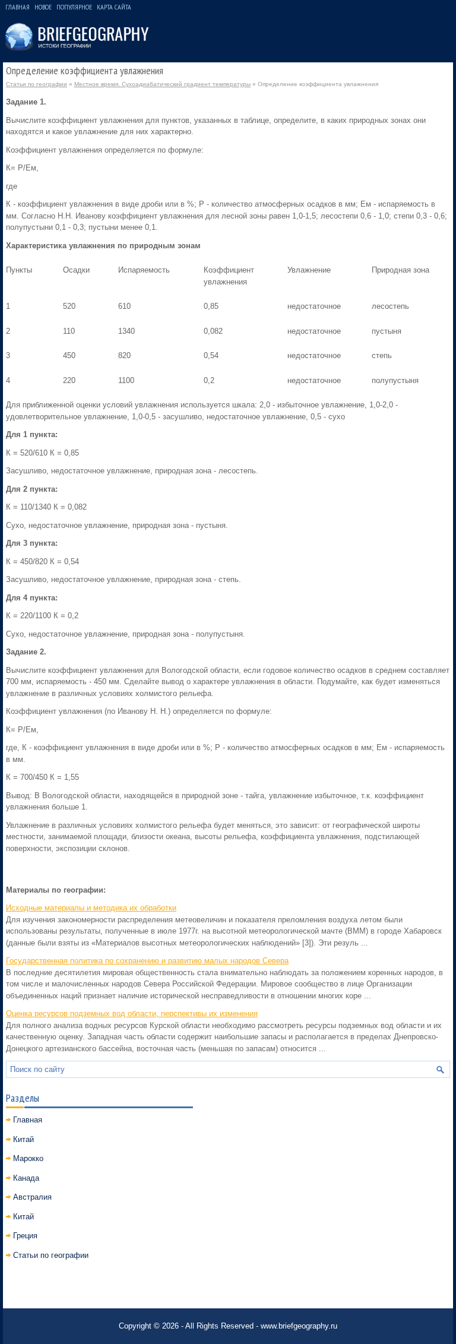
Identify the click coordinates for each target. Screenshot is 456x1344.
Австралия (32, 1197)
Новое (43, 6)
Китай (23, 1139)
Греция (25, 1235)
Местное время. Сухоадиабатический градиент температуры (162, 84)
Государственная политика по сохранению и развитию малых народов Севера (147, 960)
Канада (26, 1178)
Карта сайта (114, 6)
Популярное (74, 6)
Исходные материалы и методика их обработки (91, 907)
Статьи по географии (36, 84)
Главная (17, 6)
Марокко (28, 1158)
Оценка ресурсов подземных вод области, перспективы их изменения (132, 1013)
